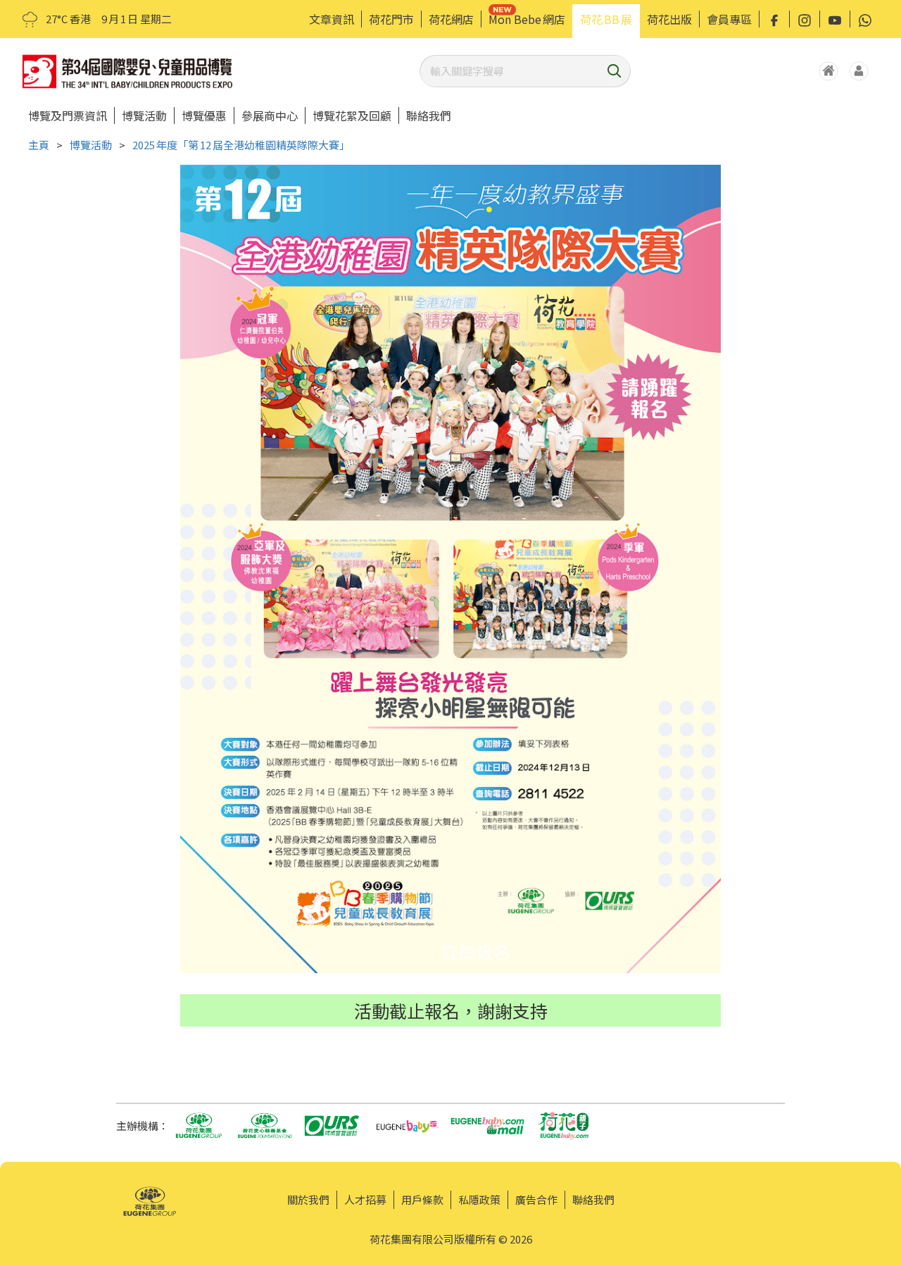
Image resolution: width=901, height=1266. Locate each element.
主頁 (38, 144)
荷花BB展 (606, 19)
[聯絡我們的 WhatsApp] (865, 19)
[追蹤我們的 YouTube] (835, 19)
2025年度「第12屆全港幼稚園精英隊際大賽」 (241, 144)
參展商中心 (269, 115)
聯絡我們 (428, 115)
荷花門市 (391, 19)
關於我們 (308, 1199)
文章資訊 (331, 19)
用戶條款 (422, 1199)
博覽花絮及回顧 (352, 115)
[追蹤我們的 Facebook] (774, 19)
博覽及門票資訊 (67, 115)
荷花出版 (669, 19)
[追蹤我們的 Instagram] (804, 19)
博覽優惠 (204, 115)
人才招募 (365, 1199)
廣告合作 (536, 1199)
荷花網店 (451, 19)
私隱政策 (479, 1199)
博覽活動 (144, 115)
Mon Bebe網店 (527, 19)
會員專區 (729, 19)
